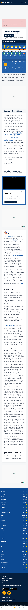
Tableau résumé (9, 35)
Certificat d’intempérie (7, 578)
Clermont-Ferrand (5, 512)
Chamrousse (7, 137)
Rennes (3, 557)
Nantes (11, 140)
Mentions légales (6, 597)
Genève (19, 134)
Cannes (3, 504)
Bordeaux (6, 140)
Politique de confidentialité (8, 599)
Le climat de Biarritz (9, 325)
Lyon (22, 134)
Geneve (3, 520)
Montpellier (7, 139)
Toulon (3, 567)
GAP (2, 517)
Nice (12, 137)
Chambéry (11, 136)
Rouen (8, 134)
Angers (3, 491)
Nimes (2, 549)
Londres (15, 132)
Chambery (3, 507)
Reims (2, 554)
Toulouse (12, 139)
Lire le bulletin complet (11, 202)
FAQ (3, 583)
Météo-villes (5, 580)
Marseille (16, 137)
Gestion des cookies (7, 600)
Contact (4, 576)
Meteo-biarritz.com (9, 236)
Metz (14, 134)
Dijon (2, 515)
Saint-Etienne (4, 562)
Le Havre (3, 525)
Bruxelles (19, 132)
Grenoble (16, 136)
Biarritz (17, 139)
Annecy (6, 136)
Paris (11, 134)
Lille (5, 134)
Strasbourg (4, 564)
